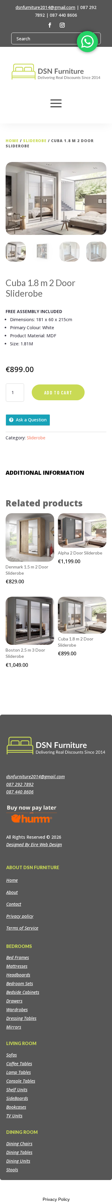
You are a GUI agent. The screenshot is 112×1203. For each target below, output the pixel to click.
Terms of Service (22, 928)
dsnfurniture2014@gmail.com (45, 7)
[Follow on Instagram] (62, 25)
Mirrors (13, 1027)
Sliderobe (35, 140)
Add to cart (58, 392)
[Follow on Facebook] (50, 25)
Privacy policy (19, 916)
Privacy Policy (56, 1199)
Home (12, 140)
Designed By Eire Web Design (34, 844)
